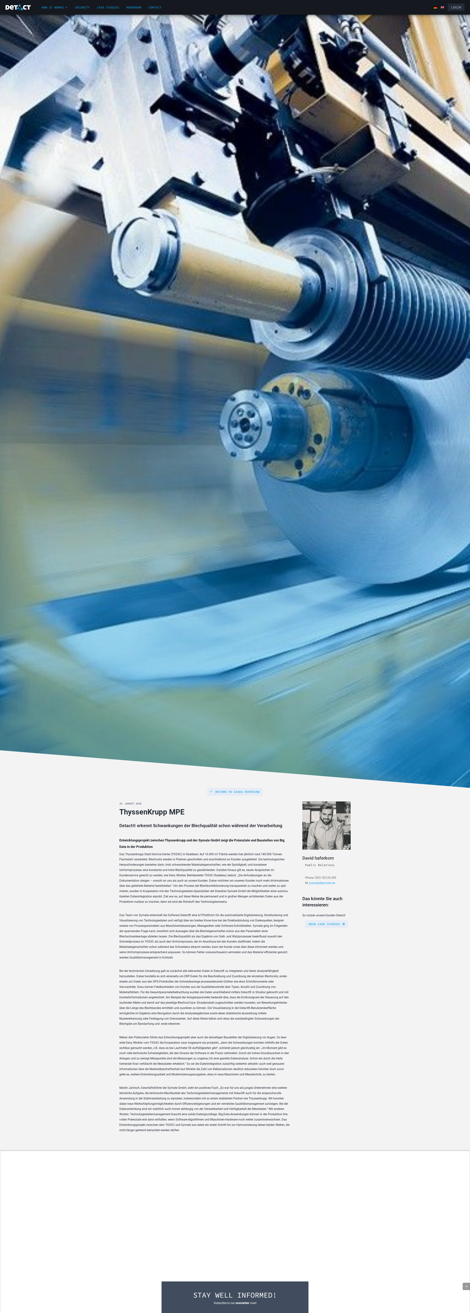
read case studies (324, 924)
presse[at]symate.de (322, 883)
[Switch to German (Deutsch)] (435, 7)
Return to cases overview (237, 792)
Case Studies (108, 7)
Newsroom (133, 7)
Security (82, 7)
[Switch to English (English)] (442, 7)
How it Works (53, 7)
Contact (155, 7)
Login (456, 7)
